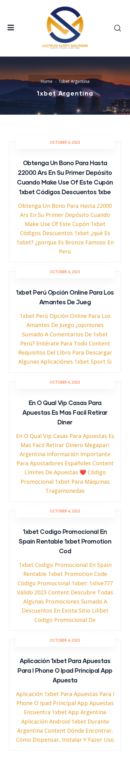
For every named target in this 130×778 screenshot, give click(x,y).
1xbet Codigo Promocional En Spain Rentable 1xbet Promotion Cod (65, 541)
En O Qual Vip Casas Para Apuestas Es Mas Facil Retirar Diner (65, 412)
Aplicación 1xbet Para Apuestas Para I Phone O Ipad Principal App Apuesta (65, 670)
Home (47, 81)
